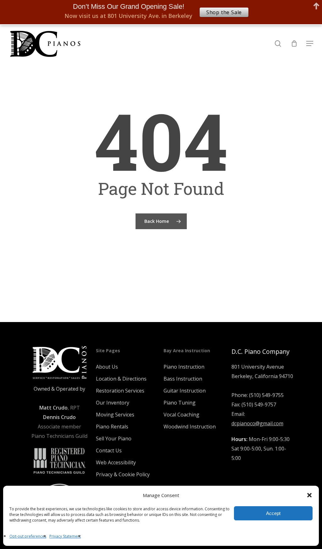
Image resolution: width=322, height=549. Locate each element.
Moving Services (115, 414)
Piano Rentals (112, 426)
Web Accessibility (116, 462)
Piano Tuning (180, 402)
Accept (273, 513)
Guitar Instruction (185, 390)
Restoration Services (120, 390)
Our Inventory (112, 402)
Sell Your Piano (113, 438)
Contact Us (109, 450)
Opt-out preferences (27, 536)
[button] (309, 495)
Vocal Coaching (181, 414)
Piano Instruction (184, 366)
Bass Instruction (183, 378)
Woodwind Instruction (190, 426)
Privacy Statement (65, 536)
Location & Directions (121, 378)
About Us (107, 366)
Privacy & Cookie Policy (123, 474)
